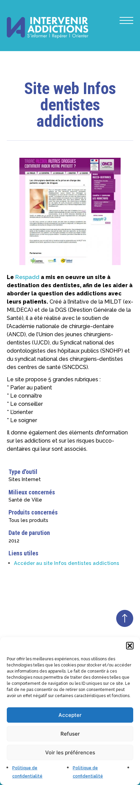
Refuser (70, 733)
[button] (129, 645)
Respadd (27, 277)
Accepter (70, 715)
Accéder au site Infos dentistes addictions (66, 563)
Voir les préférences (70, 752)
